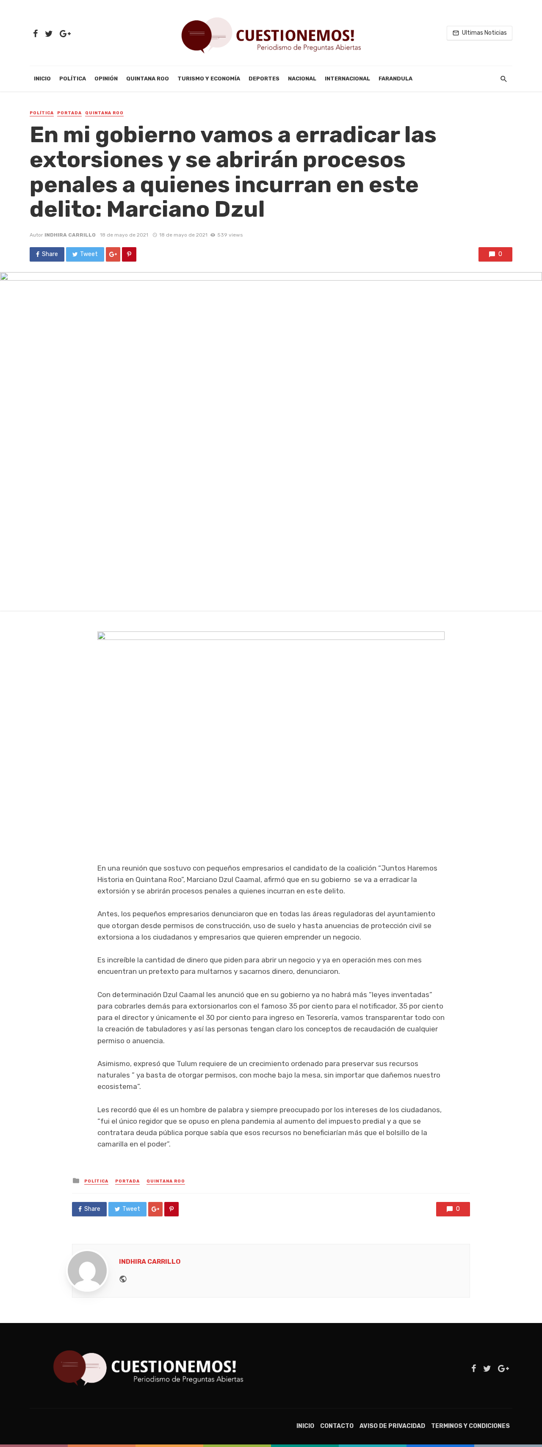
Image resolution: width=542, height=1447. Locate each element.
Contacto (337, 1426)
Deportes (264, 78)
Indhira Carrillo (70, 235)
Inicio (42, 78)
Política (72, 78)
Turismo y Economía (208, 78)
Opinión (106, 78)
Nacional (302, 78)
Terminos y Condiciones (470, 1426)
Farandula (395, 78)
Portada (69, 113)
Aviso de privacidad (392, 1426)
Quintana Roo (147, 78)
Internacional (347, 78)
